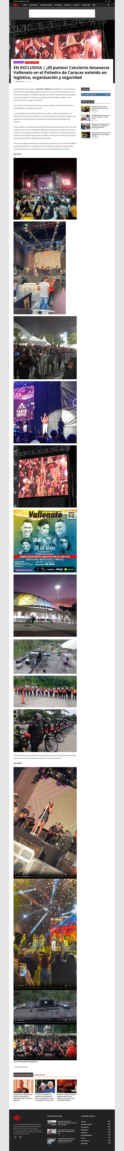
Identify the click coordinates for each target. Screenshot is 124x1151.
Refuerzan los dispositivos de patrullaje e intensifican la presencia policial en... (101, 125)
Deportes (67, 5)
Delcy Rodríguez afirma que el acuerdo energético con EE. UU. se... (101, 116)
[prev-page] (15, 1104)
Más (94, 5)
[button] (108, 5)
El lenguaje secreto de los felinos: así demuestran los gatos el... (100, 108)
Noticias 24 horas (20, 81)
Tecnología (86, 5)
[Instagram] (106, 1)
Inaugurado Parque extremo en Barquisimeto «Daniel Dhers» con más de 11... (66, 1140)
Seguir (107, 94)
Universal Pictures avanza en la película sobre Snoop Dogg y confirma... (101, 134)
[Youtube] (109, 1)
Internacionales (46, 5)
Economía (58, 5)
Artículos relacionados (23, 1075)
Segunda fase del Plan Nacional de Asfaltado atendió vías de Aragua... (67, 1122)
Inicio (25, 5)
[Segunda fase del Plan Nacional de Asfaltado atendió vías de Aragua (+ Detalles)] (51, 1122)
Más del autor (39, 1075)
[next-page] (17, 1104)
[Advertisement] (62, 13)
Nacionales (34, 5)
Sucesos (76, 5)
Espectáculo (18, 62)
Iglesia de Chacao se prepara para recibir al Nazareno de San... (66, 1131)
